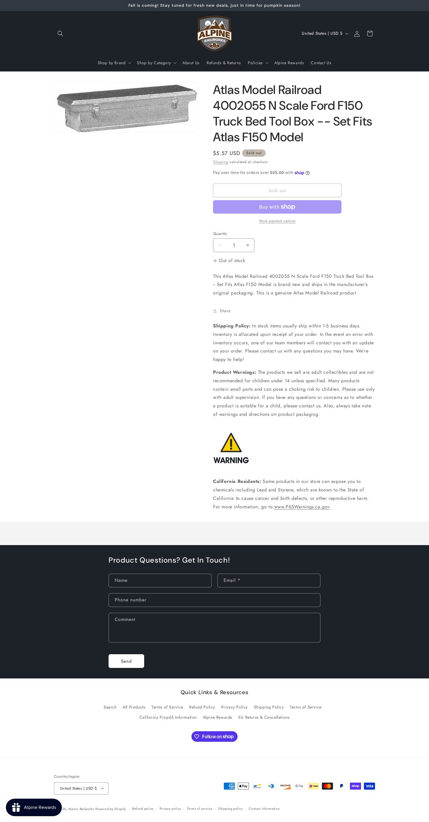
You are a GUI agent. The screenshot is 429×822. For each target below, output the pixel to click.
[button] (60, 33)
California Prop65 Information (168, 717)
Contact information (264, 808)
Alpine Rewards (217, 717)
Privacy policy (170, 808)
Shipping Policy (269, 707)
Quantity (220, 233)
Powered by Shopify (110, 808)
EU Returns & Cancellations (264, 717)
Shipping (220, 162)
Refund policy (143, 808)
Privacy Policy (234, 707)
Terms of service (199, 808)
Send (126, 661)
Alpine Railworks (81, 808)
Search (110, 707)
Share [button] (225, 311)
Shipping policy (230, 808)
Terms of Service (167, 707)
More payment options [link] (277, 221)
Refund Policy (202, 707)
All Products (134, 707)
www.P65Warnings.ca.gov (302, 506)
